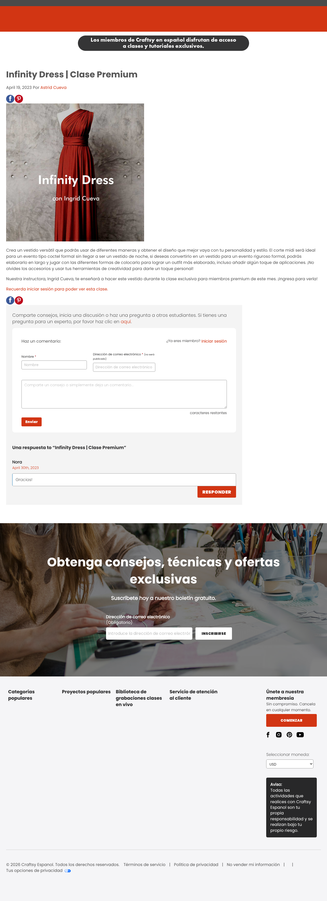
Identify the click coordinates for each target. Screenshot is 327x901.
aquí (126, 322)
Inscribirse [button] (214, 633)
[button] (10, 99)
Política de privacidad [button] (196, 865)
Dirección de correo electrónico (123, 357)
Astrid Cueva (53, 87)
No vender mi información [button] (253, 865)
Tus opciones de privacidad (34, 870)
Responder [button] (216, 492)
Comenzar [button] (291, 720)
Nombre (28, 357)
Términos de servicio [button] (145, 865)
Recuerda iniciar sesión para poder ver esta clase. (57, 289)
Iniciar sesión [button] (214, 341)
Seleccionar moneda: (287, 754)
